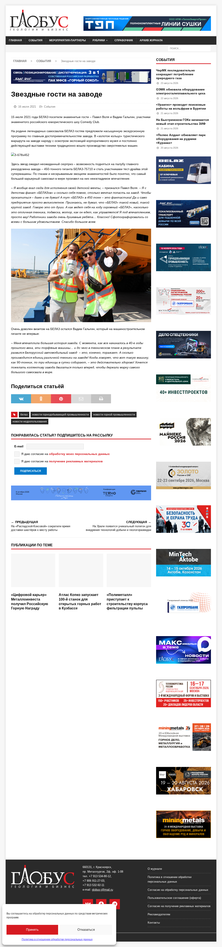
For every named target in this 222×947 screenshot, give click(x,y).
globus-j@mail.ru (102, 889)
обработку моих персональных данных (79, 454)
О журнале (155, 868)
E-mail (18, 446)
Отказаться (86, 929)
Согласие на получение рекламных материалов (179, 906)
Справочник (123, 40)
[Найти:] (189, 48)
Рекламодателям (159, 914)
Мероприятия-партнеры (67, 40)
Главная (15, 40)
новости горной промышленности (114, 414)
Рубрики (99, 40)
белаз (24, 414)
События (35, 40)
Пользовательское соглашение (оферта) (174, 897)
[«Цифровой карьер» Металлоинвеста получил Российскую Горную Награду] (33, 572)
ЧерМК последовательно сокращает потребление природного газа (175, 74)
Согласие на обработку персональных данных (178, 889)
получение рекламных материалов (76, 461)
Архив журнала (151, 40)
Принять (32, 929)
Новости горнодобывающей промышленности (60, 414)
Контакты (154, 922)
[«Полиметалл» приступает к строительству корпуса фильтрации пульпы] (129, 572)
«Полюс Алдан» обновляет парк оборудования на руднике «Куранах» (181, 138)
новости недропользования (30, 421)
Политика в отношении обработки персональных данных (57, 939)
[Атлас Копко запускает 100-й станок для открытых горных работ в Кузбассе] (81, 572)
